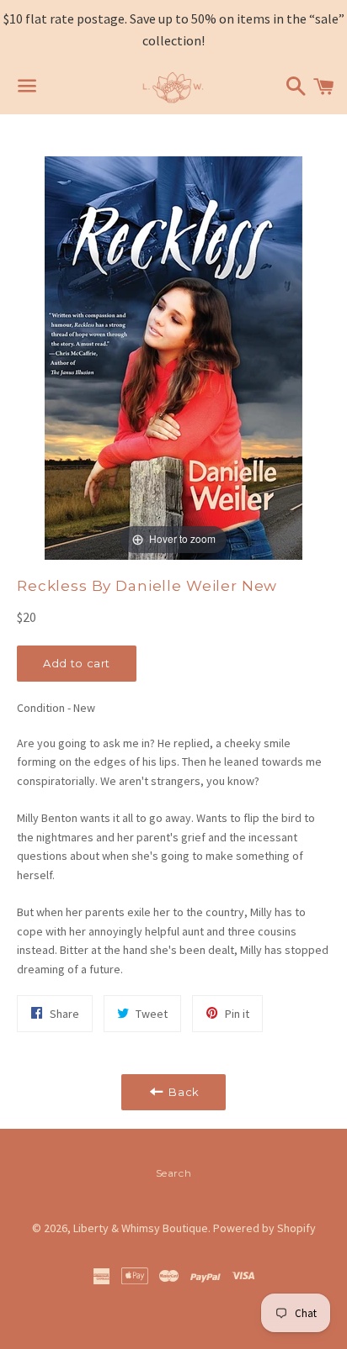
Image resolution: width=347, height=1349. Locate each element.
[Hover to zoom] (173, 357)
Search (174, 1173)
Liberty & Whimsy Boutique (140, 1228)
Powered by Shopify (264, 1228)
